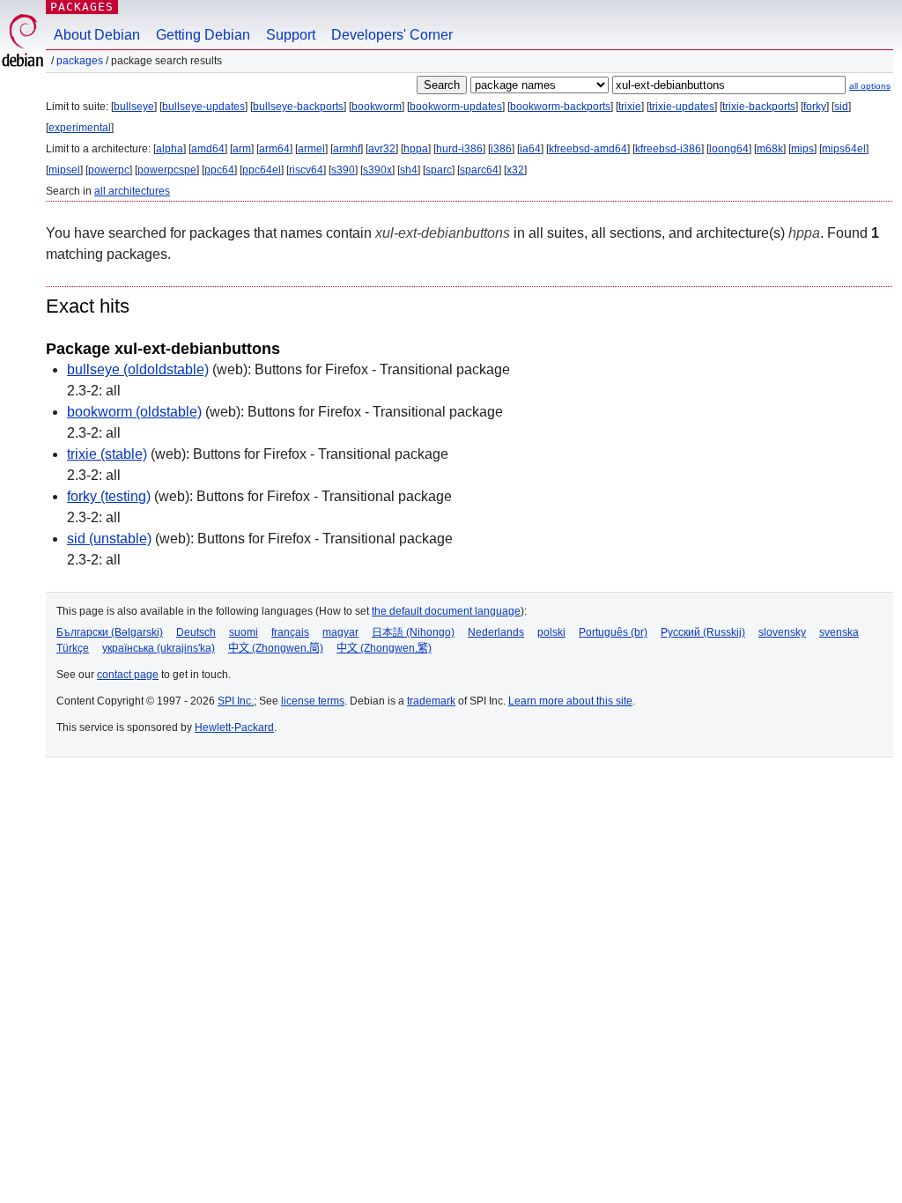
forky (814, 106)
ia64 (530, 149)
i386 (501, 149)
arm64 (274, 149)
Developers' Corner (392, 34)
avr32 (382, 149)
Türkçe (72, 648)
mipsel (64, 170)
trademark (431, 701)
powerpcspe (166, 170)
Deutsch (196, 632)
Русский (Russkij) (703, 632)
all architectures (132, 191)
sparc (438, 170)
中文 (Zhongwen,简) (275, 648)
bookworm (376, 106)
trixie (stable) (107, 454)
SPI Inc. (236, 701)
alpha (169, 149)
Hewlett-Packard (234, 727)
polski (551, 632)
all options (870, 86)
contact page (128, 674)
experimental (79, 128)
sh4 (409, 170)
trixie (629, 106)
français (290, 632)
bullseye (134, 106)
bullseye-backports (298, 106)
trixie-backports (758, 106)
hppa (415, 149)
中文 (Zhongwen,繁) (384, 648)
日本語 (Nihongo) (413, 632)
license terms (312, 701)
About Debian (97, 34)
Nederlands (496, 632)
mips (802, 149)
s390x (377, 170)
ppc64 (219, 170)
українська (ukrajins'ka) (158, 648)
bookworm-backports (560, 106)
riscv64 (306, 170)
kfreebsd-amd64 (588, 149)
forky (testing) (109, 496)
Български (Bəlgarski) (109, 632)
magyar (340, 632)
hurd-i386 (459, 149)
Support (290, 34)
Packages (82, 6)
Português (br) (613, 632)
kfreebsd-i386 (668, 149)
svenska (839, 632)
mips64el (844, 149)
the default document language (446, 611)
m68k (770, 149)
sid (841, 106)
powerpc (108, 170)
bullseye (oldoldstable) (138, 369)
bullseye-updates (203, 106)
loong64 (729, 149)
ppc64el (261, 170)
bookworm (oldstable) (134, 411)
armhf (346, 149)
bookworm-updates (456, 106)
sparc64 (479, 170)
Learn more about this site (570, 701)
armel (311, 149)
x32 (515, 170)
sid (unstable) (109, 538)
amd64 (208, 149)
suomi (243, 632)
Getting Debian (203, 34)
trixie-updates (681, 106)
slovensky (782, 632)
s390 (343, 170)
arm (242, 149)
